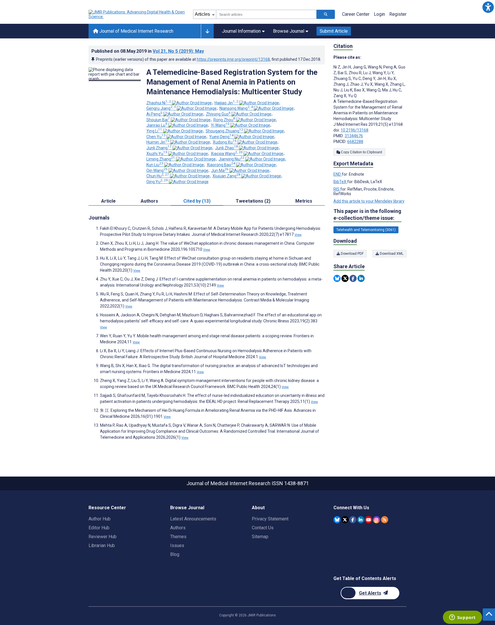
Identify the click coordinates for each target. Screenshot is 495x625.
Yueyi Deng (221, 136)
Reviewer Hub (103, 536)
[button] (488, 7)
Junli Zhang (159, 148)
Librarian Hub (102, 545)
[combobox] (266, 14)
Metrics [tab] (303, 201)
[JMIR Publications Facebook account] (352, 519)
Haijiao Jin (226, 103)
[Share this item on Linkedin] (361, 278)
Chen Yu (156, 136)
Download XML (391, 254)
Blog (174, 554)
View (298, 235)
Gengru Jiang (161, 108)
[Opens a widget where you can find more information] (462, 618)
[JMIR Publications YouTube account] (368, 519)
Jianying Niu (231, 159)
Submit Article (334, 31)
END (337, 174)
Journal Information (241, 31)
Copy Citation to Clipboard (361, 152)
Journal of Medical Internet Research (135, 31)
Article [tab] (108, 201)
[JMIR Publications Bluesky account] (337, 519)
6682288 (355, 141)
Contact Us (263, 527)
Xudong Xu (225, 142)
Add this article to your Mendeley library (368, 201)
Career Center (356, 14)
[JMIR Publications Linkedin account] (360, 519)
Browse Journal (288, 31)
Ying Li (154, 131)
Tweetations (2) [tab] (253, 201)
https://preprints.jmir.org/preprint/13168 (233, 59)
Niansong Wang (236, 108)
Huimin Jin (157, 142)
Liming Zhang (160, 159)
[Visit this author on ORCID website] (192, 103)
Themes (178, 536)
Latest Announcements (193, 519)
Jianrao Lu (156, 125)
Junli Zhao (226, 148)
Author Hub (100, 519)
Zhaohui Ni (158, 103)
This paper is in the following (367, 214)
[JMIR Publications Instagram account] (376, 519)
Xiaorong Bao (221, 164)
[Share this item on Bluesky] (337, 278)
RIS (336, 189)
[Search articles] (326, 14)
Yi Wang (220, 125)
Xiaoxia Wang (227, 153)
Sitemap (260, 536)
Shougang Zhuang (224, 131)
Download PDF (352, 254)
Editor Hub (99, 527)
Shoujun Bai (158, 119)
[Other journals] (207, 31)
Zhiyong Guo (218, 114)
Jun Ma (220, 170)
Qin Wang (157, 170)
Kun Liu (154, 164)
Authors (178, 527)
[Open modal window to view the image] (115, 80)
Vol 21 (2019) (178, 51)
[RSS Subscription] (384, 519)
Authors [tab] (149, 201)
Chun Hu (157, 176)
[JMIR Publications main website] (137, 14)
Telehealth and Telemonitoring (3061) (366, 230)
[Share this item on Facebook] (353, 278)
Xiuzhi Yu (156, 153)
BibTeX (340, 181)
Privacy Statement (270, 519)
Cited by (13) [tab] (197, 201)
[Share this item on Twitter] (345, 278)
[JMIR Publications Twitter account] (345, 519)
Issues (177, 545)
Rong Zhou (224, 119)
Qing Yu (157, 181)
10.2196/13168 (354, 130)
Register (397, 14)
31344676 (354, 136)
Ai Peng (154, 114)
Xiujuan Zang (226, 176)
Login (379, 14)
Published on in (147, 51)
